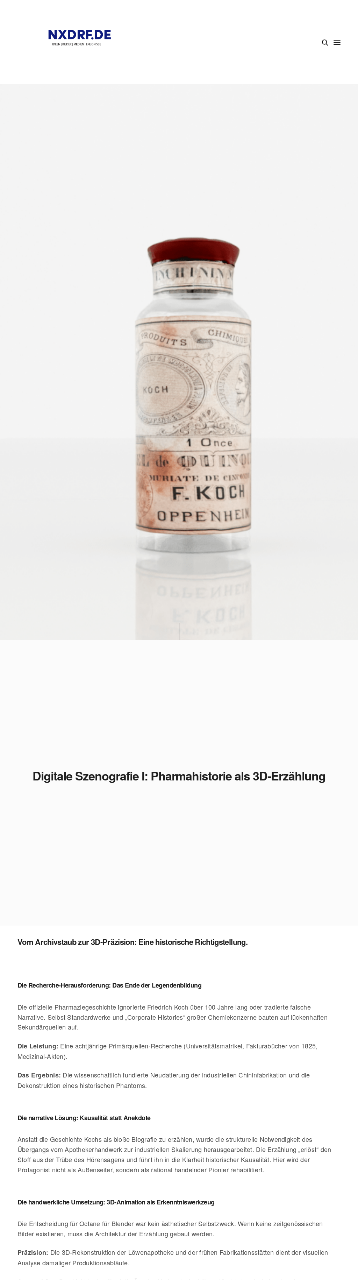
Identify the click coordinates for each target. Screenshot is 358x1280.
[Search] (325, 43)
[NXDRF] (79, 42)
